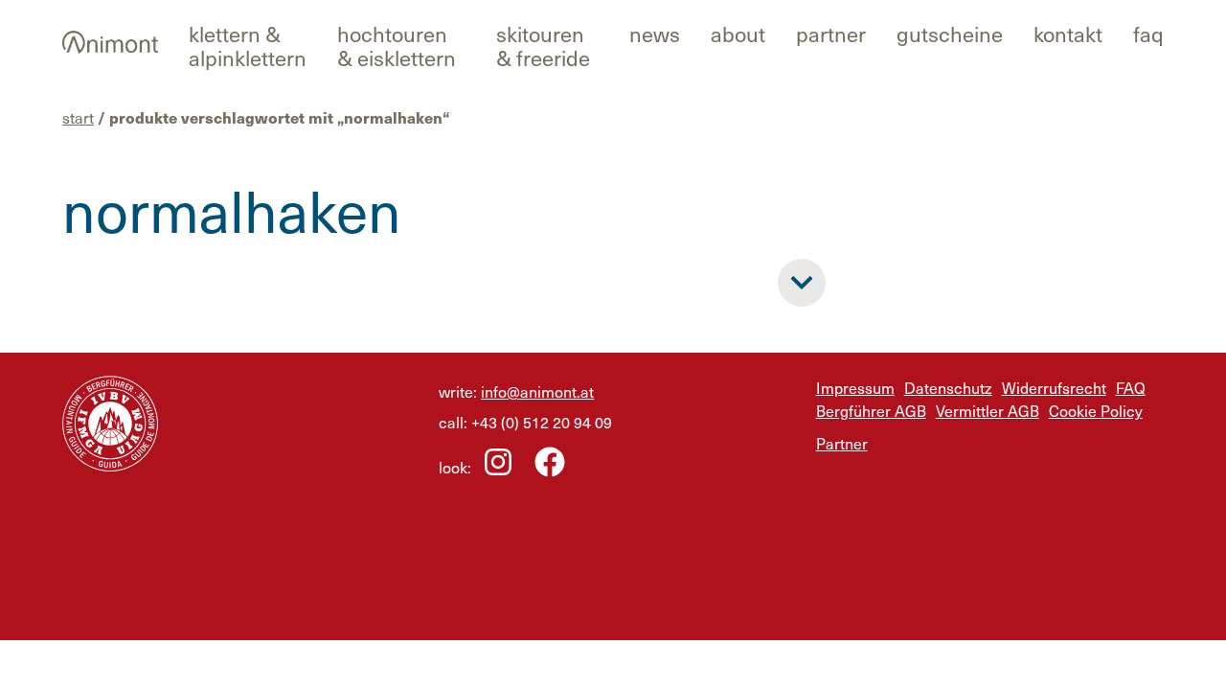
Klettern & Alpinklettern (247, 45)
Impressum (855, 387)
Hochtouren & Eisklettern (396, 45)
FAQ (1148, 33)
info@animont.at (537, 391)
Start (78, 116)
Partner (831, 33)
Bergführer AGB (871, 410)
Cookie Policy (1096, 410)
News (654, 33)
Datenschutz (948, 387)
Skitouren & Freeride (543, 45)
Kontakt (1067, 33)
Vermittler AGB (987, 410)
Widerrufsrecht (1054, 387)
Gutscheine (950, 33)
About (738, 33)
